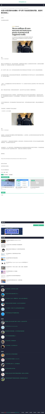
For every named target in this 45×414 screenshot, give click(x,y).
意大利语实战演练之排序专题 (10, 368)
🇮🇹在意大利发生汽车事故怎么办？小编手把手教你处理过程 (15, 249)
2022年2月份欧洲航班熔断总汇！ (10, 335)
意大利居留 (6, 174)
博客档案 (42, 412)
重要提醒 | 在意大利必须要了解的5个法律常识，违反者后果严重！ (16, 321)
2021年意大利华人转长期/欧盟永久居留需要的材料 (14, 244)
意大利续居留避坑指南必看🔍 (35, 187)
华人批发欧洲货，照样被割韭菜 (10, 340)
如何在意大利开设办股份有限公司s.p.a (11, 293)
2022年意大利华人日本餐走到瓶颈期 (11, 354)
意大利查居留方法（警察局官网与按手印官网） (13, 253)
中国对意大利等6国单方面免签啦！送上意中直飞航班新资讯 (15, 303)
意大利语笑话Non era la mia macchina (11, 326)
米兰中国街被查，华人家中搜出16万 (11, 345)
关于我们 (23, 412)
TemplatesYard (8, 412)
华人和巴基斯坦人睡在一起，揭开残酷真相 (12, 363)
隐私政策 (35, 412)
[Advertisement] (22, 397)
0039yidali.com (22, 2)
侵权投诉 (39, 412)
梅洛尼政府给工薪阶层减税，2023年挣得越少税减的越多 (14, 331)
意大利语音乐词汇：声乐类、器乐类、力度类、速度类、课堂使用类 (17, 266)
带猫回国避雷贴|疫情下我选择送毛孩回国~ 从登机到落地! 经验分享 (16, 378)
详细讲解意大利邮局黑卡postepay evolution (13, 240)
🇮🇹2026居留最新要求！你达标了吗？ (22, 187)
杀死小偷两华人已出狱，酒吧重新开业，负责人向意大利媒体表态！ (16, 298)
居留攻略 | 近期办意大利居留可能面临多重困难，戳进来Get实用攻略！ (17, 373)
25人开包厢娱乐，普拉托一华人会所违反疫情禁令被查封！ (15, 308)
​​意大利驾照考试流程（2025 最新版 (11, 271)
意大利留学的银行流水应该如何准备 (12, 257)
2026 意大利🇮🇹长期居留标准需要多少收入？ (7, 188)
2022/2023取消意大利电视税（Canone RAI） (12, 358)
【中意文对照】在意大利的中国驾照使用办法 (13, 275)
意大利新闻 (4, 8)
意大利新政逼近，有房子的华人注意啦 (11, 288)
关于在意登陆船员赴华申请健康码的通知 (12, 312)
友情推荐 (31, 412)
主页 (1, 8)
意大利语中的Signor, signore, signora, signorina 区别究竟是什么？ (17, 262)
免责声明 (27, 412)
